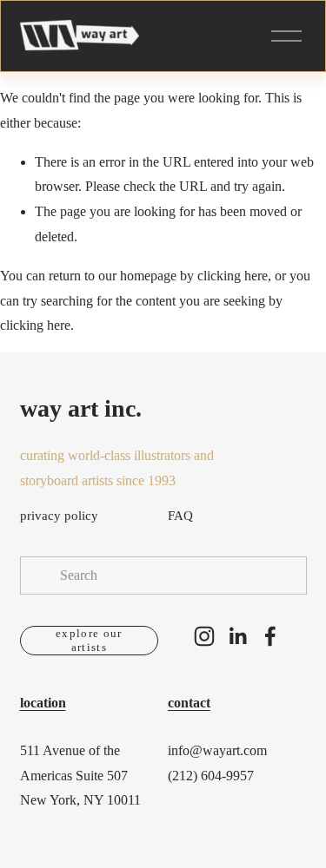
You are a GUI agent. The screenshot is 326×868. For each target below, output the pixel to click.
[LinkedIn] (237, 636)
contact (189, 702)
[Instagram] (204, 636)
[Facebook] (270, 636)
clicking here (232, 275)
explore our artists (89, 640)
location (43, 702)
